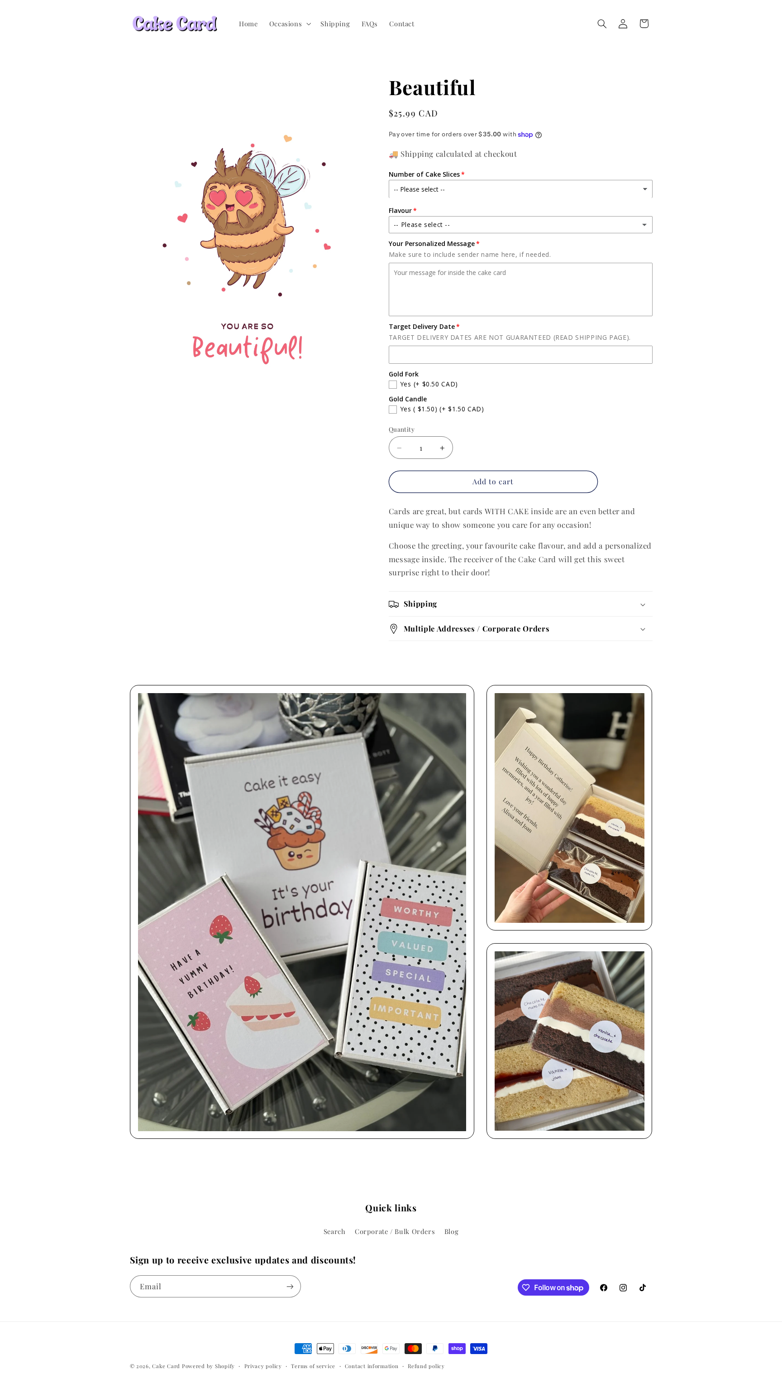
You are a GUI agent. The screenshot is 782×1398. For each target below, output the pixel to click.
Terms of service (313, 1366)
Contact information (372, 1366)
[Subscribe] (289, 1286)
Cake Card (166, 1366)
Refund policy (426, 1366)
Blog (451, 1231)
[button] (289, 24)
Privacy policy (263, 1366)
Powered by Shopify (208, 1366)
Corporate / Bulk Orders (395, 1231)
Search (335, 1231)
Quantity (402, 429)
